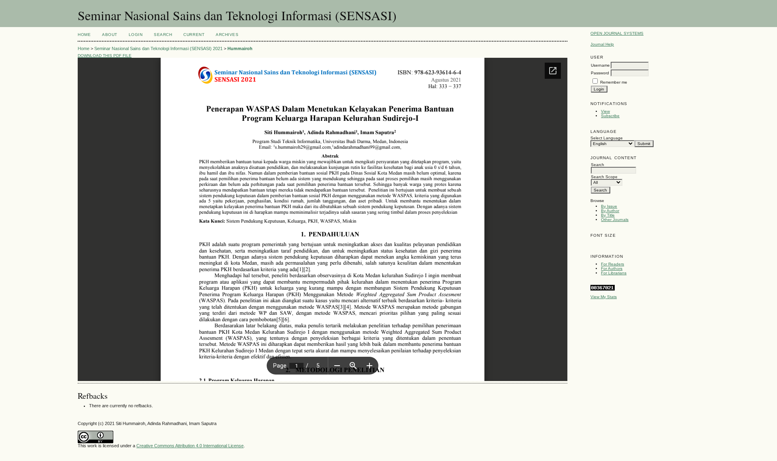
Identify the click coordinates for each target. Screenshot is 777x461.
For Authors (611, 268)
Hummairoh (240, 48)
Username (600, 65)
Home (84, 34)
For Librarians (613, 273)
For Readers (612, 264)
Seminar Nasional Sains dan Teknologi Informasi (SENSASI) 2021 (158, 48)
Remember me (613, 82)
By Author (610, 210)
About (109, 34)
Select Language (606, 138)
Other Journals (614, 219)
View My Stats (603, 297)
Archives (227, 34)
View (605, 111)
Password (600, 73)
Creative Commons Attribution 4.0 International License (190, 445)
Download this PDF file (105, 55)
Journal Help (602, 44)
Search (163, 34)
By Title (608, 215)
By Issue (609, 206)
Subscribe (610, 116)
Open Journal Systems (616, 33)
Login (136, 34)
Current (193, 34)
